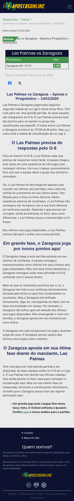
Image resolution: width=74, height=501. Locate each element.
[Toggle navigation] (69, 6)
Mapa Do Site (31, 437)
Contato (28, 432)
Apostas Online (10, 19)
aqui (67, 129)
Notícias (25, 19)
